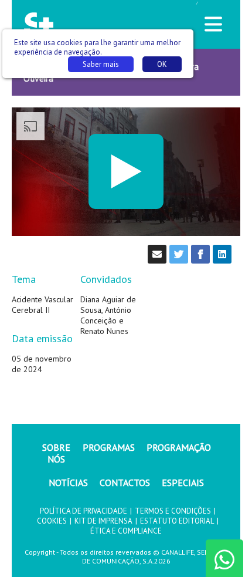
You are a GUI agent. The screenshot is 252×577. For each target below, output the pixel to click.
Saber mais (101, 64)
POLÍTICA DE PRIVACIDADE (83, 511)
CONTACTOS (125, 482)
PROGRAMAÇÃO (179, 447)
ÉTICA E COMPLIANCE (126, 531)
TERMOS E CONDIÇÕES (173, 511)
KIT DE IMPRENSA (103, 521)
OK (162, 64)
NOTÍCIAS (68, 482)
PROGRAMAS (109, 447)
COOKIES (52, 521)
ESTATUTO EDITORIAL (177, 521)
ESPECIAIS (183, 482)
